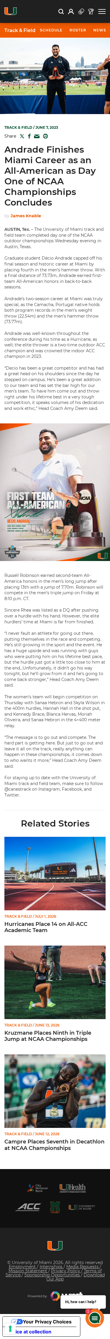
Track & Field (19, 30)
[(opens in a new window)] (37, 1188)
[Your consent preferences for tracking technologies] (10, 1328)
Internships (52, 1266)
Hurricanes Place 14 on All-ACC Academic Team (45, 927)
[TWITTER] (20, 136)
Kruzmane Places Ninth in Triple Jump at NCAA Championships (47, 1036)
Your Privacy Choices (47, 1322)
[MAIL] (36, 136)
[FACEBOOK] (28, 136)
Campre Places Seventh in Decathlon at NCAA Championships (54, 1145)
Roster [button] (78, 30)
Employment (23, 1266)
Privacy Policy (66, 1270)
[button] (102, 11)
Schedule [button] (51, 30)
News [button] (99, 30)
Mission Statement (28, 1270)
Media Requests (83, 1266)
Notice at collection (29, 1332)
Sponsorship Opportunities (52, 1275)
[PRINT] (44, 136)
